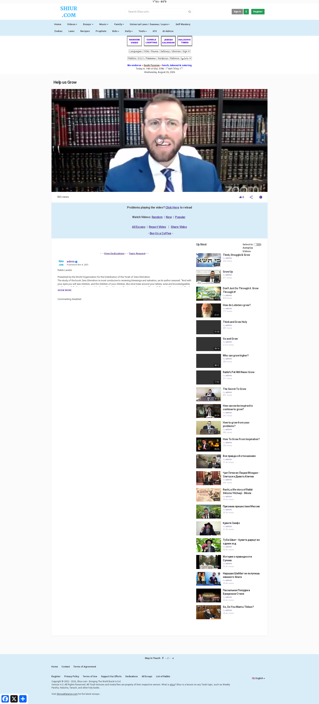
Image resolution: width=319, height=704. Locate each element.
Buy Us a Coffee (160, 233)
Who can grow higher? (236, 355)
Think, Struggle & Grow (236, 254)
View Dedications (114, 253)
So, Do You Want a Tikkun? (238, 606)
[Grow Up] (208, 277)
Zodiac (58, 31)
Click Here (172, 207)
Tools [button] (142, 31)
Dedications (131, 676)
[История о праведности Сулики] (208, 562)
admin (71, 261)
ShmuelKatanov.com (67, 694)
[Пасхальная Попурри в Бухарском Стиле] (208, 596)
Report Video (157, 227)
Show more (64, 290)
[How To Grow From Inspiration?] (208, 445)
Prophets (101, 31)
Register (258, 11)
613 (155, 31)
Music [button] (103, 24)
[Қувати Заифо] (208, 528)
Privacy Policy (71, 676)
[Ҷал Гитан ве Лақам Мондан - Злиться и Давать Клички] (208, 478)
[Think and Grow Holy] (208, 327)
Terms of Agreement (84, 666)
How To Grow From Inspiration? (241, 439)
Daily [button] (128, 31)
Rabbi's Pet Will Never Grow (238, 372)
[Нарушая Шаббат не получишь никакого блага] (208, 579)
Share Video (179, 227)
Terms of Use (90, 676)
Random (157, 217)
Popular (180, 217)
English (259, 678)
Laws (71, 31)
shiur (172, 684)
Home (57, 24)
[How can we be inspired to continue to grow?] (208, 411)
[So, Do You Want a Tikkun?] (208, 612)
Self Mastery (183, 24)
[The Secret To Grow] (208, 394)
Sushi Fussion (152, 65)
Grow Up (228, 271)
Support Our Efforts (111, 676)
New (169, 217)
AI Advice (168, 31)
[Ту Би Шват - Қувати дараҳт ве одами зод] (208, 545)
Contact (65, 666)
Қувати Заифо (231, 523)
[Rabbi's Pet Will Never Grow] (208, 377)
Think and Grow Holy (235, 321)
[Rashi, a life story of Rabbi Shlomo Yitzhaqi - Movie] (208, 495)
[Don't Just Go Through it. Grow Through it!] (208, 294)
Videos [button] (71, 24)
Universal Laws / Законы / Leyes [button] (149, 24)
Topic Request (137, 253)
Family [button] (118, 24)
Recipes (85, 31)
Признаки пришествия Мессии (241, 506)
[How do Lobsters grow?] (208, 310)
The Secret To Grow (234, 388)
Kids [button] (114, 31)
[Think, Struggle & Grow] (208, 260)
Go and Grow (230, 338)
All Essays (138, 227)
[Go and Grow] (208, 344)
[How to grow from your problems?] (208, 428)
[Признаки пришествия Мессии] (208, 512)
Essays (87, 24)
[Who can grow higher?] (208, 361)
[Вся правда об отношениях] (208, 461)
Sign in (237, 11)
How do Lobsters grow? (237, 305)
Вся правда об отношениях (239, 455)
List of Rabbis (163, 676)
